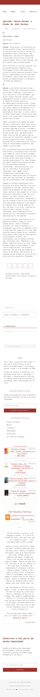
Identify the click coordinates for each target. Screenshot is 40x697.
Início (5, 12)
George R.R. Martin (20, 618)
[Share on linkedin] (20, 266)
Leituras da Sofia (20, 446)
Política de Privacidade (20, 682)
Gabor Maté (21, 456)
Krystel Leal (27, 689)
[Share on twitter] (15, 266)
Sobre (13, 12)
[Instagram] (18, 2)
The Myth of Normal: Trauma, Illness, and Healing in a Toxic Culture (22, 451)
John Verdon (25, 274)
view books (32, 521)
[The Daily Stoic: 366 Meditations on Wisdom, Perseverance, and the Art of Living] (6, 468)
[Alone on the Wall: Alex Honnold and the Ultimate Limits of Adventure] (6, 483)
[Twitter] (15, 2)
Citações (20, 527)
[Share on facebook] (9, 266)
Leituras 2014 (10, 276)
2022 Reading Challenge (20, 511)
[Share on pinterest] (25, 266)
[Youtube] (24, 2)
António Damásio (23, 495)
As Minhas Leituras (12, 274)
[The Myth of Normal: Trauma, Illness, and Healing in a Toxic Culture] (6, 453)
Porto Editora (22, 276)
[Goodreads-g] (21, 2)
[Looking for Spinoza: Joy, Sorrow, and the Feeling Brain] (6, 495)
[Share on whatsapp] (31, 266)
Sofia (13, 515)
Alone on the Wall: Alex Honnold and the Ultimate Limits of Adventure (22, 481)
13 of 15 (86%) (28, 519)
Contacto (33, 12)
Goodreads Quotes (30, 622)
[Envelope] (28, 2)
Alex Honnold (21, 485)
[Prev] (11, 292)
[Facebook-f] (12, 2)
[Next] (28, 292)
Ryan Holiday (21, 472)
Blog (23, 12)
